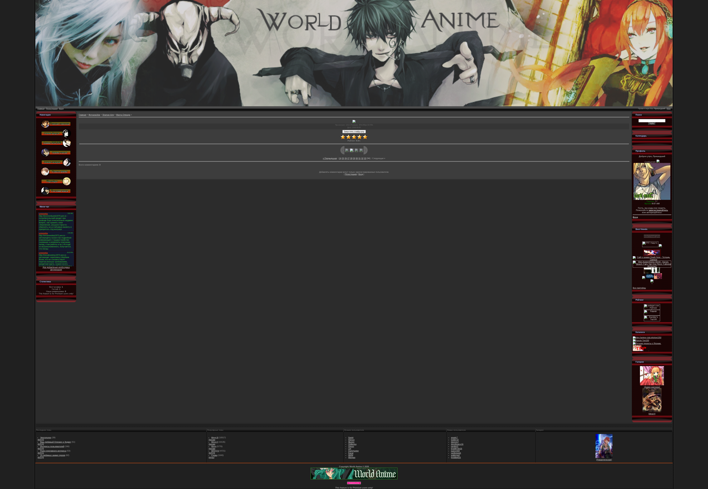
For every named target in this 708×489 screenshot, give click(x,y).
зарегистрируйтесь (658, 210)
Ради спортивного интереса (53, 451)
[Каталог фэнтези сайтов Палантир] (652, 315)
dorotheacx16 (457, 444)
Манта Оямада (123, 115)
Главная (40, 109)
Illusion (351, 442)
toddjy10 (455, 440)
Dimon (351, 446)
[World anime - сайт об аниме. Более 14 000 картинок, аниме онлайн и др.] (354, 479)
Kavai (350, 453)
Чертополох (45, 437)
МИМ (350, 455)
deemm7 (455, 442)
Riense (351, 440)
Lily (349, 448)
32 (362, 158)
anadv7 (454, 437)
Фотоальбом (94, 115)
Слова (214, 455)
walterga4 (455, 455)
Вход (61, 109)
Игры (211, 457)
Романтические (604, 460)
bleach (652, 414)
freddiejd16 (456, 457)
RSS (669, 109)
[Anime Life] (643, 278)
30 (357, 158)
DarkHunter (353, 451)
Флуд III (214, 437)
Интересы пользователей (52, 446)
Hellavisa (352, 444)
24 (340, 158)
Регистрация (52, 109)
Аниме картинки (652, 387)
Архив (212, 440)
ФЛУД (40, 440)
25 (343, 158)
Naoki (350, 437)
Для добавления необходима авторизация (56, 268)
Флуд (213, 446)
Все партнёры (639, 288)
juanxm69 (455, 451)
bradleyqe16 (456, 448)
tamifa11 (454, 446)
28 (351, 158)
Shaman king (108, 115)
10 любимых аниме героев (52, 455)
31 (359, 158)
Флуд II (214, 442)
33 (365, 158)
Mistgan (351, 457)
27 (348, 158)
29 (354, 158)
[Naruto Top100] (641, 340)
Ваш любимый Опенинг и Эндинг (55, 442)
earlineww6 (456, 453)
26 (346, 158)
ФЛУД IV (215, 451)
